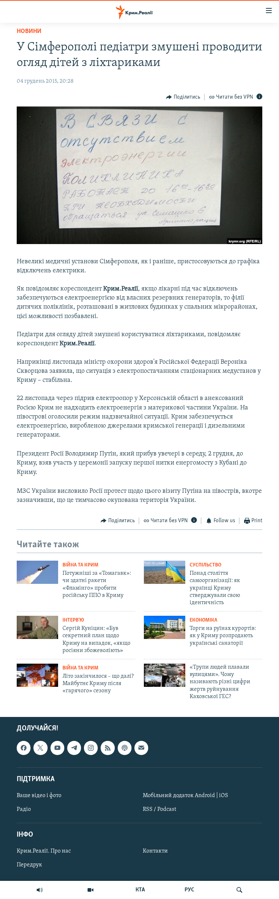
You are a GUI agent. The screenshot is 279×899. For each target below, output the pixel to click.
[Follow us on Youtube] (57, 748)
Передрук (29, 865)
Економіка (203, 620)
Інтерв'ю (73, 620)
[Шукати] (239, 890)
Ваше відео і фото (39, 796)
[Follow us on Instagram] (91, 748)
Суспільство (205, 565)
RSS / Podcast (159, 809)
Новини (29, 31)
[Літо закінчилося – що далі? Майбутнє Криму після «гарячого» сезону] (37, 675)
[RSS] (107, 748)
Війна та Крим (80, 565)
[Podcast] (125, 748)
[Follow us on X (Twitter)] (40, 748)
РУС (189, 890)
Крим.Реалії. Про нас (44, 851)
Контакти (155, 851)
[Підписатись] (141, 748)
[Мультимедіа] (90, 890)
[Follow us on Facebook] (24, 748)
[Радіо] (39, 890)
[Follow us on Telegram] (74, 748)
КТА (140, 890)
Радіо (24, 809)
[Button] (183, 97)
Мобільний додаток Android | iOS (185, 796)
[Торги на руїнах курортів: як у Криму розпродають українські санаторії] (164, 627)
